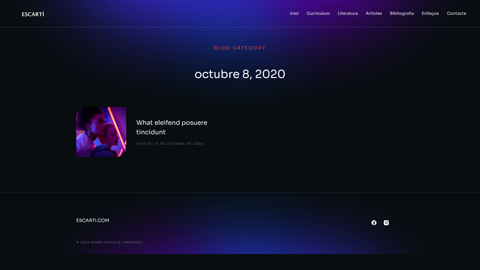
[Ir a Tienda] (469, 259)
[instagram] (386, 223)
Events (144, 144)
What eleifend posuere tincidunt (171, 127)
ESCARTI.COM (92, 220)
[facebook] (374, 223)
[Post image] (101, 132)
